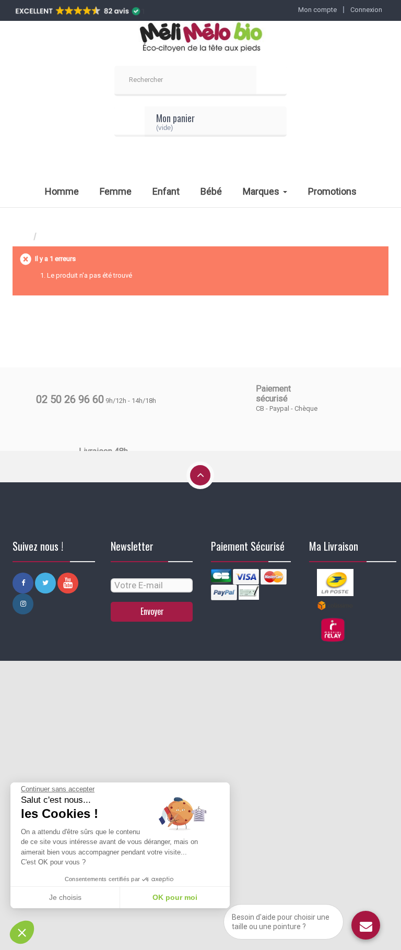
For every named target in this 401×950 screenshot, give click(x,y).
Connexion (366, 9)
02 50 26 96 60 (70, 399)
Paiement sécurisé (273, 393)
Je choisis (65, 897)
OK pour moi (174, 897)
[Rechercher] (271, 81)
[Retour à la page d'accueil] (23, 236)
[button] (21, 932)
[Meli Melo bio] (200, 38)
